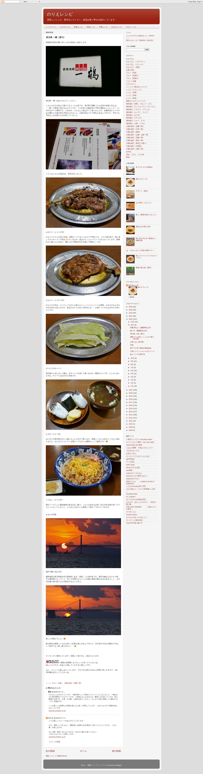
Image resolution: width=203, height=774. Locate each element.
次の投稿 (50, 751)
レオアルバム (65, 27)
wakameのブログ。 (133, 479)
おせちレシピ (116, 27)
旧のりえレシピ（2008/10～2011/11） (140, 40)
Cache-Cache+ (131, 514)
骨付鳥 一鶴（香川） (137, 334)
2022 (131, 319)
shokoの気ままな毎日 (134, 445)
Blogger (119, 765)
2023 (131, 316)
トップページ (51, 27)
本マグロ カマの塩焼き (144, 167)
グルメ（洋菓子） (132, 75)
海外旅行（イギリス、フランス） (138, 109)
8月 (132, 364)
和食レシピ (78, 27)
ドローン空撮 (131, 81)
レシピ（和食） (132, 98)
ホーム (83, 751)
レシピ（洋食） (132, 95)
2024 (131, 313)
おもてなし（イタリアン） (136, 61)
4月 (132, 377)
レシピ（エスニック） (134, 90)
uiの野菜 (129, 470)
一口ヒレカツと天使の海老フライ (141, 250)
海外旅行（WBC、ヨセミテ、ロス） (139, 104)
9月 (132, 361)
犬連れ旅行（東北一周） (135, 140)
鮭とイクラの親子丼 (137, 354)
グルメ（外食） (57, 683)
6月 (132, 370)
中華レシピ (103, 27)
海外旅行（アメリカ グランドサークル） (141, 107)
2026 (131, 307)
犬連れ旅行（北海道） (134, 146)
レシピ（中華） (132, 92)
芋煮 (131, 345)
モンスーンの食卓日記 (134, 520)
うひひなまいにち (132, 450)
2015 (131, 408)
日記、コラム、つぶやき (135, 154)
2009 (131, 427)
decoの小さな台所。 (133, 467)
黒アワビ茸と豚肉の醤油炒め (141, 348)
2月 (132, 383)
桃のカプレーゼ (141, 179)
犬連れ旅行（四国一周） (73, 683)
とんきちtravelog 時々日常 (136, 486)
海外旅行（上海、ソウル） (136, 123)
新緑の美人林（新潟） (144, 268)
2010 (131, 424)
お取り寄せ (130, 70)
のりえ (50, 718)
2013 (131, 415)
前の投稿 (116, 751)
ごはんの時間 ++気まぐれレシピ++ (139, 448)
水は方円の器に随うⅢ (134, 523)
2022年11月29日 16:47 (57, 737)
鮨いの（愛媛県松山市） (139, 331)
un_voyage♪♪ (131, 496)
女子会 (128, 152)
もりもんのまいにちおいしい (137, 517)
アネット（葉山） (142, 191)
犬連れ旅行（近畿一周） (135, 126)
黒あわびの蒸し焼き (143, 226)
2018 (131, 399)
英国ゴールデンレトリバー (136, 101)
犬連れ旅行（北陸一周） (135, 149)
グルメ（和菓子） (132, 78)
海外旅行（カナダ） (133, 115)
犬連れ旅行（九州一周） (135, 129)
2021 (131, 390)
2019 (131, 396)
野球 (127, 157)
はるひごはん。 (132, 453)
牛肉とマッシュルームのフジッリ (142, 351)
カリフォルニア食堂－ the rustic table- (140, 442)
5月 (132, 374)
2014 (131, 412)
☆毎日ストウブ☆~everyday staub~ (139, 439)
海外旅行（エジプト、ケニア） (137, 112)
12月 (133, 322)
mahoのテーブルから (134, 473)
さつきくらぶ (131, 512)
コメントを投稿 (54, 742)
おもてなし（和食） (133, 67)
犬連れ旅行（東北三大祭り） (137, 143)
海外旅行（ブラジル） (134, 118)
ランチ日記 (130, 462)
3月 (132, 380)
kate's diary (130, 465)
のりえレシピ (60, 14)
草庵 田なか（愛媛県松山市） (141, 328)
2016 (131, 405)
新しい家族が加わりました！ (146, 215)
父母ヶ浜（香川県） (137, 342)
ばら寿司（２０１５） (144, 203)
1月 (132, 386)
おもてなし (130, 59)
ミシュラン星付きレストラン (137, 87)
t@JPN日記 (130, 459)
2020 (131, 393)
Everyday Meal (131, 494)
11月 (132, 325)
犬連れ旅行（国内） (133, 132)
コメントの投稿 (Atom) (58, 756)
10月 (133, 358)
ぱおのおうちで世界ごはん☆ (137, 476)
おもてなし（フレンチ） (135, 64)
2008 (131, 430)
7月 (132, 367)
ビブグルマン (131, 84)
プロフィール (131, 27)
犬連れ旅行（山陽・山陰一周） (137, 135)
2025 (131, 310)
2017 (131, 402)
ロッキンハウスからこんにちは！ (138, 456)
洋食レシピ (90, 27)
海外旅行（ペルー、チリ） (136, 121)
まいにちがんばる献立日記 (136, 499)
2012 (131, 418)
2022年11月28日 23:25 (57, 711)
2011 (131, 421)
